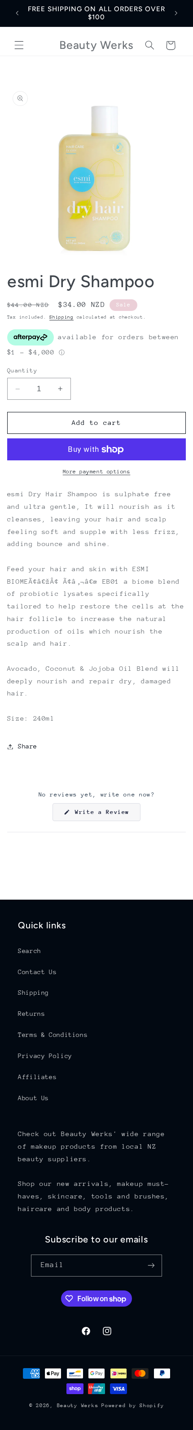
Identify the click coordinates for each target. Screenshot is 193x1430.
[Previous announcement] (17, 13)
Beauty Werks (78, 1405)
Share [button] (27, 746)
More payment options (97, 471)
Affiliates (37, 1076)
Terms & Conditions (53, 1034)
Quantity (22, 370)
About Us (33, 1098)
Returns (31, 1013)
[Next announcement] (176, 13)
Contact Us (37, 971)
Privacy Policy (45, 1055)
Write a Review (105, 814)
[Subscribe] (150, 1266)
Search (29, 950)
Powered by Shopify (132, 1405)
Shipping (61, 317)
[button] (19, 45)
